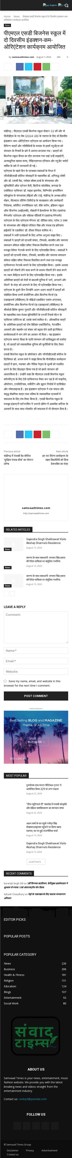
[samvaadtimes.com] (6, 57)
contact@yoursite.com (33, 1099)
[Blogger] (17, 1125)
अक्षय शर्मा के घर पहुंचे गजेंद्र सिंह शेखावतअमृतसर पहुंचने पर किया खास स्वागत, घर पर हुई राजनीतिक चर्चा (43, 827)
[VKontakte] (55, 1125)
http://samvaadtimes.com (36, 513)
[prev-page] (6, 593)
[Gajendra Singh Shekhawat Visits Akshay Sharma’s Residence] (13, 544)
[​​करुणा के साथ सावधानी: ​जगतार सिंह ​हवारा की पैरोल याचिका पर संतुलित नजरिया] (13, 562)
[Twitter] (28, 67)
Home (7, 16)
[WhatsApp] (46, 67)
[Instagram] (45, 1125)
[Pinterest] (37, 67)
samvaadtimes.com (23, 57)
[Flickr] (36, 1125)
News (17, 16)
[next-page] (12, 593)
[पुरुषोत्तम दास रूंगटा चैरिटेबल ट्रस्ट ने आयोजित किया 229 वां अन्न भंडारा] (13, 790)
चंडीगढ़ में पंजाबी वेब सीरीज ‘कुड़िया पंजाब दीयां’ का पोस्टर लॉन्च (18, 460)
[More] (55, 67)
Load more (35, 861)
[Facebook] (20, 67)
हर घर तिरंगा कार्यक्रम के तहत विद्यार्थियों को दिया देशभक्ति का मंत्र (55, 460)
